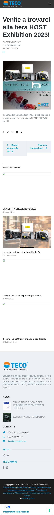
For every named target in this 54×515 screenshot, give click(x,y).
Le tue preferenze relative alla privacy (29, 507)
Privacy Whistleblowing (40, 487)
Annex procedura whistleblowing (21, 490)
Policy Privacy (23, 487)
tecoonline (12, 49)
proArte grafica (28, 498)
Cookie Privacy (9, 487)
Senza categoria (12, 45)
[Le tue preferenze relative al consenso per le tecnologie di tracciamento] (49, 510)
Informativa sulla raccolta (16, 511)
